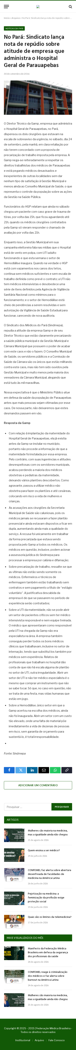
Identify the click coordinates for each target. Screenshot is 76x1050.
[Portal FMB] (38, 6)
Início (7, 17)
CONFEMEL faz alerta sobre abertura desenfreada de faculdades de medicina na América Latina (49, 874)
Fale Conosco (57, 1040)
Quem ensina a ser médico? (44, 850)
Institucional (22, 1040)
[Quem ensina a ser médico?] (14, 855)
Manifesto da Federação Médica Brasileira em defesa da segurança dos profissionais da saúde (48, 952)
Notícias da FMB (14, 28)
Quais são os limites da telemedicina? (50, 917)
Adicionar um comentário (38, 785)
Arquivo (15, 17)
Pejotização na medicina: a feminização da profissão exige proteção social (46, 898)
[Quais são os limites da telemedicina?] (14, 921)
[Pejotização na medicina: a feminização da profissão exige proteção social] (14, 898)
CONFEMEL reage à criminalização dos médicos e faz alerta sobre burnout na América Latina (47, 976)
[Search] (70, 6)
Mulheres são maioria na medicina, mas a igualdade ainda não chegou (48, 833)
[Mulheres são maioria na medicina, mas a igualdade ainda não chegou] (14, 835)
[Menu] (6, 6)
